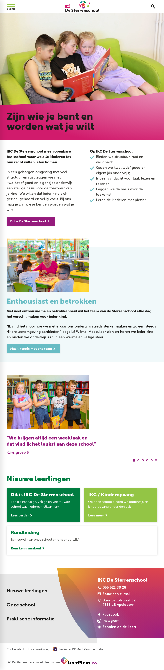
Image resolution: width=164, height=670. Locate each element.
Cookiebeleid (15, 649)
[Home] (82, 6)
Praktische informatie (30, 619)
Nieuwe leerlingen (27, 590)
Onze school (21, 605)
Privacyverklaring (38, 649)
